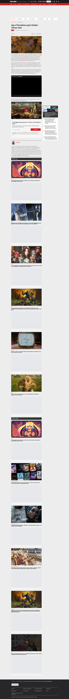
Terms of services (24, 132)
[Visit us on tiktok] (45, 1)
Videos (44, 4)
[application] (26, 86)
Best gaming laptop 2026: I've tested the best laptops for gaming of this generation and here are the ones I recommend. (51, 132)
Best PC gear (19, 18)
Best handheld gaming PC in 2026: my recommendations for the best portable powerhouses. (51, 137)
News (12, 30)
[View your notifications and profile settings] (56, 2)
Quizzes (52, 18)
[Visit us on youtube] (40, 1)
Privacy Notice (14, 133)
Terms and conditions (38, 688)
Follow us (34, 33)
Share (14, 33)
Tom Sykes (17, 30)
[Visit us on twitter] (37, 1)
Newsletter (49, 4)
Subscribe (48, 1)
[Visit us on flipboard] (43, 1)
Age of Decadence (20, 22)
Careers (47, 690)
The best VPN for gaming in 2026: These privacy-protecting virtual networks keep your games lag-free (51, 114)
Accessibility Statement (38, 690)
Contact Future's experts (27, 688)
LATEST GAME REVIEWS (54, 107)
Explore (54, 4)
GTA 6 (26, 18)
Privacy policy (48, 688)
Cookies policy (13, 690)
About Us (13, 688)
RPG (15, 22)
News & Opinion (26, 4)
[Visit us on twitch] (42, 1)
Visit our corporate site (48, 681)
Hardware (20, 4)
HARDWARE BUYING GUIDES (46, 107)
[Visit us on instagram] (39, 1)
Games (14, 4)
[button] (58, 1)
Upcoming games (40, 18)
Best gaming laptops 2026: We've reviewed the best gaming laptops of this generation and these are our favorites (50, 121)
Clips (47, 18)
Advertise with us (26, 690)
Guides (40, 4)
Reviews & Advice (34, 4)
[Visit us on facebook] (35, 1)
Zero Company (32, 18)
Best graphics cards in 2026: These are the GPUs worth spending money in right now (50, 127)
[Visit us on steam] (34, 1)
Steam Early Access (23, 62)
